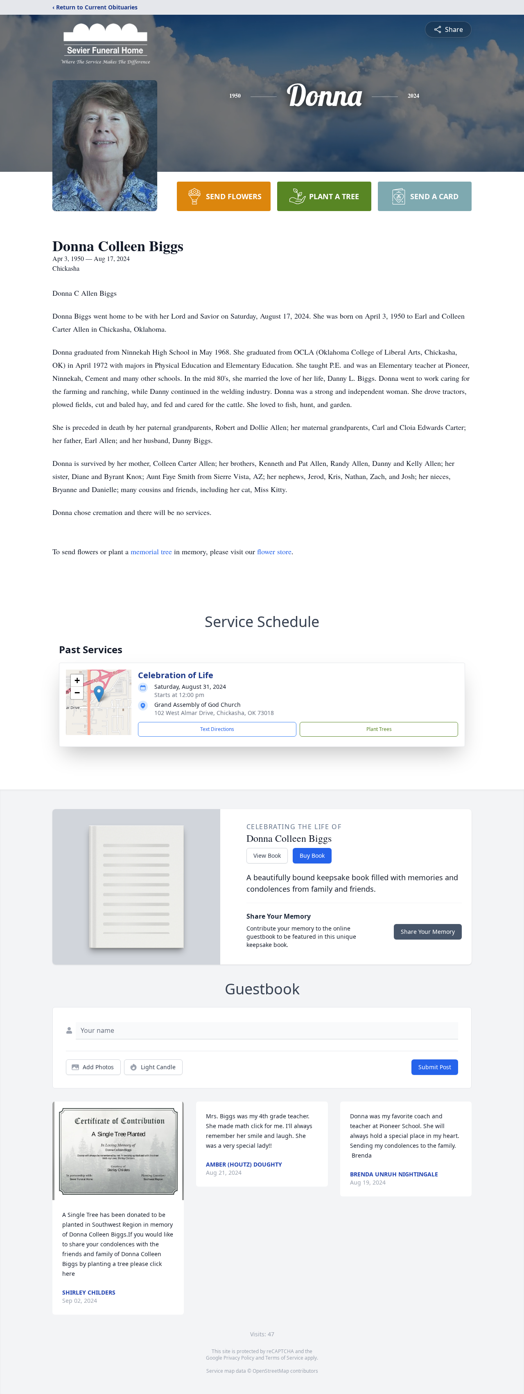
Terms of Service (284, 1357)
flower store (274, 551)
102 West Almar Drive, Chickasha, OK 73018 (214, 713)
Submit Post (434, 1067)
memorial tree (151, 551)
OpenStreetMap (271, 1370)
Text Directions (217, 729)
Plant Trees (379, 729)
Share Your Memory (428, 931)
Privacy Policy (239, 1357)
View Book (267, 855)
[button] (99, 694)
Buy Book (312, 855)
